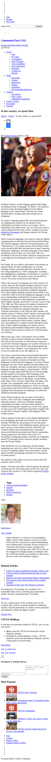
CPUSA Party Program (27, 692)
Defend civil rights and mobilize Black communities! (28, 578)
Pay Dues (10, 22)
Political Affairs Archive (16, 743)
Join (8, 17)
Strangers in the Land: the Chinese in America (25, 585)
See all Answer (8, 653)
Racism (9, 494)
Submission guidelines (21, 99)
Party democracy (18, 66)
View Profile (6, 533)
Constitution (17, 59)
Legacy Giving (12, 101)
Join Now (5, 598)
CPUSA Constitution (26, 711)
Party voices (17, 96)
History (15, 85)
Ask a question (8, 649)
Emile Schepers (10, 136)
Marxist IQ (16, 82)
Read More (5, 645)
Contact (9, 738)
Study (8, 75)
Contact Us (16, 71)
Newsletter (10, 104)
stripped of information (10, 232)
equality (9, 487)
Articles (9, 92)
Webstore (15, 68)
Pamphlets (16, 87)
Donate (9, 19)
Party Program (17, 61)
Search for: (5, 26)
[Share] (28, 126)
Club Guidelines (18, 64)
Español (9, 106)
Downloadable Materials (22, 89)
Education (16, 78)
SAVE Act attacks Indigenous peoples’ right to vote (27, 571)
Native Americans (13, 492)
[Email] (28, 121)
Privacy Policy (12, 740)
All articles (16, 94)
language (10, 490)
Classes (15, 80)
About (9, 52)
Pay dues (15, 57)
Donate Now (6, 614)
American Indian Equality (17, 485)
